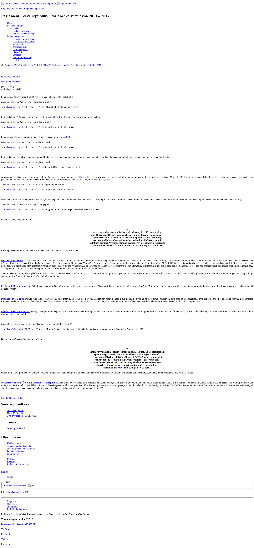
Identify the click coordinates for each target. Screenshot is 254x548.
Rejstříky (11, 461)
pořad (21, 410)
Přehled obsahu (14, 443)
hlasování (17, 52)
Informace (11, 459)
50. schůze (76, 65)
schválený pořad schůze (24, 41)
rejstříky (16, 60)
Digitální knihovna (23, 65)
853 (40, 97)
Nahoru (12, 398)
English (4, 472)
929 (68, 137)
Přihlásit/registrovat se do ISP (14, 492)
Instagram (5, 544)
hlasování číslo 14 (14, 147)
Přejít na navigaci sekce (35, 8)
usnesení (17, 55)
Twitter (4, 539)
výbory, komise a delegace (25, 33)
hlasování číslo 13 (14, 127)
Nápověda (12, 504)
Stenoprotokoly (62, 65)
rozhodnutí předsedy (22, 57)
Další (17, 81)
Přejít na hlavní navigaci (12, 8)
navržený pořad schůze (23, 39)
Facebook (5, 534)
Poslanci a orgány (15, 25)
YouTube (5, 529)
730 (53, 117)
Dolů (11, 81)
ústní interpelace (20, 49)
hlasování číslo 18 (14, 329)
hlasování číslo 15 (14, 167)
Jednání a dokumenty (17, 36)
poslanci (17, 28)
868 (119, 367)
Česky (10, 477)
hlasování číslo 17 (14, 209)
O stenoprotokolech (16, 428)
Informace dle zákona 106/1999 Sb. (18, 524)
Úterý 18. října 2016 (91, 65)
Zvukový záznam (15, 416)
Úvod (9, 23)
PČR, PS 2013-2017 (43, 65)
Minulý (4, 81)
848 (79, 177)
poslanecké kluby (21, 31)
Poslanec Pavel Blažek (12, 260)
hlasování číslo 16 (14, 189)
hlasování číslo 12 (14, 107)
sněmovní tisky (20, 47)
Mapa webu (12, 501)
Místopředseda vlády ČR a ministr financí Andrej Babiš (29, 382)
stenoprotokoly (20, 44)
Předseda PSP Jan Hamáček (15, 286)
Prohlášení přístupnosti (17, 509)
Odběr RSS (12, 506)
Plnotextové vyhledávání (15, 485)
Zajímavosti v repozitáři (18, 464)
